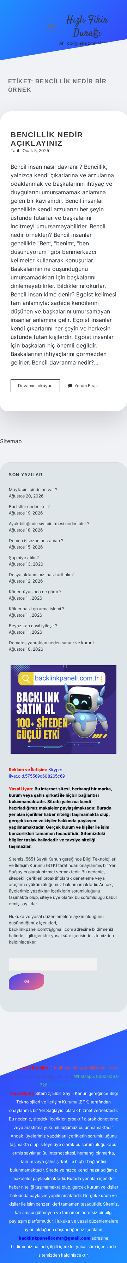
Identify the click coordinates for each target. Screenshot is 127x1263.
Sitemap (11, 441)
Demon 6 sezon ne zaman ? (36, 540)
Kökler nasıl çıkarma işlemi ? (36, 608)
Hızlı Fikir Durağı (87, 26)
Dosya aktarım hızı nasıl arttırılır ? (41, 574)
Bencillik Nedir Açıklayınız (47, 138)
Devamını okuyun (39, 387)
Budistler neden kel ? (29, 506)
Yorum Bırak (86, 385)
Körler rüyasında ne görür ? (35, 591)
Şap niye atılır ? (24, 557)
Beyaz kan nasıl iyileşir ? (33, 625)
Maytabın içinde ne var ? (33, 489)
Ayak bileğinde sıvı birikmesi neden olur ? (49, 523)
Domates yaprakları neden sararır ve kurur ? (52, 642)
